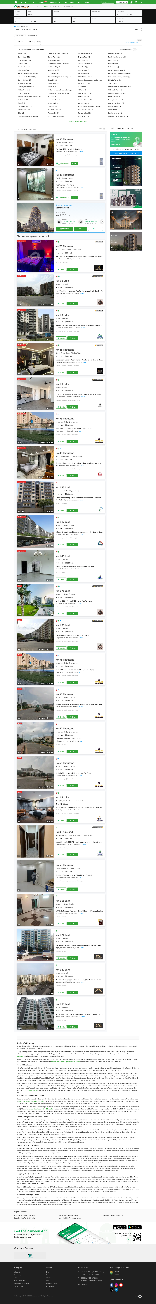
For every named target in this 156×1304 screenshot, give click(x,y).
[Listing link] (61, 150)
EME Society (83, 116)
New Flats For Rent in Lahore (68, 1215)
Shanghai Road (24, 83)
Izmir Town (83, 60)
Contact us (18, 1275)
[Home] (15, 2)
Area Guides (55, 2)
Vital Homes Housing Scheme (119, 77)
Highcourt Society (85, 83)
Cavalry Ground (25, 106)
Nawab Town (24, 110)
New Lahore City (84, 93)
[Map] (47, 164)
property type (96, 11)
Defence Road (24, 93)
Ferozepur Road (84, 113)
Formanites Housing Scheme (58, 93)
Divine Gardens (114, 106)
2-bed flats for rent (31, 1090)
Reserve (65, 229)
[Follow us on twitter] (112, 1291)
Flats (39, 43)
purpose (17, 11)
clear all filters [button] (32, 36)
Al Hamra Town (54, 110)
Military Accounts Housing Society (60, 90)
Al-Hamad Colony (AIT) (117, 93)
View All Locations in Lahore (78, 121)
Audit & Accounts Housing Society (120, 73)
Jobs (15, 1278)
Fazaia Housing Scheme (117, 57)
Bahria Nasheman (115, 113)
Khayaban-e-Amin (85, 77)
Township (52, 80)
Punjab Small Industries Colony (89, 106)
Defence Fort (83, 73)
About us (17, 1272)
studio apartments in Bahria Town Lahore (31, 1101)
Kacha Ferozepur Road (116, 70)
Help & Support (19, 1280)
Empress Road (84, 57)
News (48, 1275)
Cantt (21, 103)
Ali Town (82, 90)
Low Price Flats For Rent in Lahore (69, 1218)
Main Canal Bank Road (27, 77)
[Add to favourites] (52, 164)
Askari (22, 54)
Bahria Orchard (24, 80)
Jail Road (52, 96)
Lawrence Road (54, 100)
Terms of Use (18, 1286)
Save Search (137, 29)
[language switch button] (131, 2)
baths (74, 19)
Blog (65, 2)
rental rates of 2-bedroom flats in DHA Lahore (39, 1109)
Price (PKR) (18, 19)
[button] (20, 14)
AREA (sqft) (120, 11)
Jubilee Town (24, 90)
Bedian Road (113, 67)
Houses (32, 43)
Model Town (53, 83)
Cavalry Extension (85, 63)
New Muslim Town (85, 110)
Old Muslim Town (115, 90)
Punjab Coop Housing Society (29, 96)
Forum (48, 1278)
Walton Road (53, 70)
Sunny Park (113, 83)
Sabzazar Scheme (85, 100)
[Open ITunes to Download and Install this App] (120, 1229)
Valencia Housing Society (58, 54)
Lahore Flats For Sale (131, 42)
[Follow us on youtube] (121, 1287)
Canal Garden (53, 106)
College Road (83, 103)
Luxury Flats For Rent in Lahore (24, 1215)
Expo (47, 1280)
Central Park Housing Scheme (59, 63)
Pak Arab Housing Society (28, 73)
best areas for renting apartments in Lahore (65, 1061)
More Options (121, 19)
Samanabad (113, 110)
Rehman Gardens (115, 54)
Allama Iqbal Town (55, 60)
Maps (72, 2)
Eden (21, 113)
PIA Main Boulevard (116, 103)
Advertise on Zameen (21, 1283)
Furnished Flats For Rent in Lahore (114, 1215)
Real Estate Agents (52, 1283)
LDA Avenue (53, 73)
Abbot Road (113, 60)
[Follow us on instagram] (117, 1287)
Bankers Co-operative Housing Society (90, 80)
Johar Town (23, 70)
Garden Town (54, 57)
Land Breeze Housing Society (29, 116)
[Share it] (49, 164)
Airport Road (83, 96)
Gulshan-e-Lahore (85, 54)
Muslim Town (83, 70)
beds (55, 19)
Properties (23, 2)
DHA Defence (24, 60)
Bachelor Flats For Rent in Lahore (25, 1218)
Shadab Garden (114, 63)
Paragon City (53, 113)
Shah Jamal (23, 100)
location (56, 11)
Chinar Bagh (53, 103)
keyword (94, 19)
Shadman (52, 86)
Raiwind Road (24, 67)
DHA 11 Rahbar (114, 80)
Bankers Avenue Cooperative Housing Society (120, 86)
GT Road (82, 86)
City (29, 11)
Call (75, 163)
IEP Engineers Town (115, 100)
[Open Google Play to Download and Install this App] (135, 1229)
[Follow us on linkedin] (117, 1291)
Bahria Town (24, 57)
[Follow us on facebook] (112, 1287)
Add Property (50, 1286)
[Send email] (57, 163)
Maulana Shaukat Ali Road (118, 116)
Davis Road (83, 67)
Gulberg (22, 63)
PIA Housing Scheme (56, 116)
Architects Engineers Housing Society (60, 77)
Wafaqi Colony (114, 96)
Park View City (54, 67)
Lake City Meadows (26, 86)
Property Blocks (39, 2)
